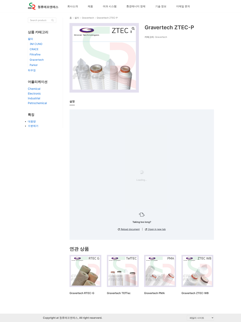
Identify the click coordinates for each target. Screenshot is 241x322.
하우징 (32, 70)
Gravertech (37, 59)
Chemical (34, 88)
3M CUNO (36, 44)
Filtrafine (35, 54)
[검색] (52, 20)
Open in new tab (156, 229)
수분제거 (33, 125)
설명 (72, 101)
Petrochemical (37, 103)
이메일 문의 (183, 6)
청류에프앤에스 (68, 317)
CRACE (34, 49)
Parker (34, 65)
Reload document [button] (130, 229)
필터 (30, 38)
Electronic (34, 93)
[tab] (72, 101)
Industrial (34, 98)
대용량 (32, 121)
